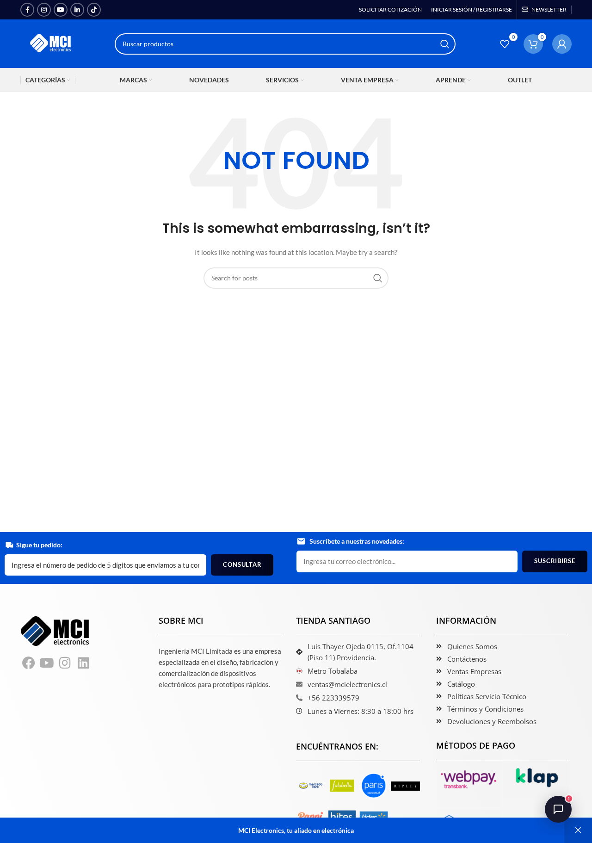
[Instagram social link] (44, 10)
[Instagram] (65, 663)
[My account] (562, 44)
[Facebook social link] (27, 10)
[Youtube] (47, 663)
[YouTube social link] (61, 10)
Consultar (242, 564)
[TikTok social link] (94, 10)
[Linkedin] (84, 663)
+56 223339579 (333, 697)
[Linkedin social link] (77, 10)
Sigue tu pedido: (39, 545)
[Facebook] (29, 663)
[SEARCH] (445, 44)
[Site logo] (51, 43)
